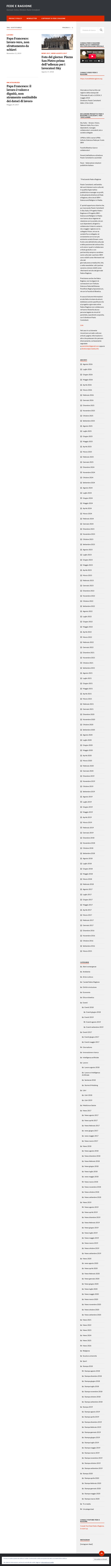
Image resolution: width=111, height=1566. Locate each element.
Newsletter (32, 18)
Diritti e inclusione (89, 987)
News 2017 (46, 53)
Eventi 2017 (87, 1032)
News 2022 (87, 1325)
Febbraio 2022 (88, 642)
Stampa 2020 (88, 1473)
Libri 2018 (88, 1095)
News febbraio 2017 (92, 1125)
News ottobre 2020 (92, 1310)
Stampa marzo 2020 (92, 1499)
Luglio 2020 (87, 740)
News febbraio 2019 (92, 1222)
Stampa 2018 (88, 1366)
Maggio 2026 (88, 380)
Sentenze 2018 (90, 1080)
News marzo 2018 (91, 1182)
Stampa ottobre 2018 (92, 1397)
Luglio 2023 (87, 555)
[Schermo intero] (102, 61)
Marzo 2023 (87, 575)
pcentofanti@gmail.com (90, 346)
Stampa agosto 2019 (92, 1412)
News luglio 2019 (91, 1233)
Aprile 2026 (87, 385)
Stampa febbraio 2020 (93, 1483)
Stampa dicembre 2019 (93, 1422)
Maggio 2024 (88, 503)
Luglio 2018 (87, 863)
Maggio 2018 (88, 874)
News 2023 (87, 1330)
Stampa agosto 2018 (92, 1371)
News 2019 (87, 1202)
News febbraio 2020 (92, 1273)
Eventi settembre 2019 (94, 1027)
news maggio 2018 (91, 1177)
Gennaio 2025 (88, 462)
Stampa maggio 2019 (92, 1448)
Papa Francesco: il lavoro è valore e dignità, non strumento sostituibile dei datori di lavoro (22, 93)
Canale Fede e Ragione (91, 982)
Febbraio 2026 (88, 395)
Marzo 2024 (87, 513)
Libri (84, 1090)
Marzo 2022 (87, 637)
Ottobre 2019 (88, 786)
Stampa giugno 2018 (92, 1381)
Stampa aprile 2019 (92, 1417)
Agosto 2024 (87, 488)
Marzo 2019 (87, 822)
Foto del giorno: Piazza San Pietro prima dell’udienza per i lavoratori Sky (57, 62)
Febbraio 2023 (88, 580)
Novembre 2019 (89, 781)
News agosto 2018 (91, 1151)
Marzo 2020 (87, 760)
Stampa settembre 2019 (93, 1468)
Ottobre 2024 (88, 477)
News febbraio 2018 (92, 1161)
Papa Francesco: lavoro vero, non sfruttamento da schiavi (18, 44)
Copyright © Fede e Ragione (53, 18)
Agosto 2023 (87, 549)
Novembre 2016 (89, 936)
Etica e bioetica (88, 997)
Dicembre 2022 (88, 591)
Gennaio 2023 (88, 585)
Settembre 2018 (89, 853)
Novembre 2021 (89, 658)
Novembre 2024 (89, 472)
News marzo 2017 (91, 1141)
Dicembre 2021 (88, 652)
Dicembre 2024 (88, 467)
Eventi (85, 1003)
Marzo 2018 (87, 879)
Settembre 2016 (89, 946)
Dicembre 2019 (88, 776)
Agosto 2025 (87, 426)
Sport (85, 1361)
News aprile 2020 (91, 1268)
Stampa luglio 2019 (92, 1442)
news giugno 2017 (91, 1131)
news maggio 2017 (91, 1136)
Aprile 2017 (87, 910)
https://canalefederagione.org (91, 79)
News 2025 (87, 1340)
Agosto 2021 (87, 673)
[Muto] (99, 61)
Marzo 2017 (87, 915)
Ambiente (86, 972)
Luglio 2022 (87, 616)
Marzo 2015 (87, 951)
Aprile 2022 (87, 632)
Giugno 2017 (88, 899)
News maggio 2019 (92, 1238)
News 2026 (87, 1346)
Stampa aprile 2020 (92, 1478)
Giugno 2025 (88, 436)
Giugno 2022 (88, 621)
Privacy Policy (15, 18)
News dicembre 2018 (92, 1156)
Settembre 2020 (89, 730)
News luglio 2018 (91, 1171)
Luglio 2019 (87, 802)
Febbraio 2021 (88, 704)
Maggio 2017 (88, 905)
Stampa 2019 (88, 1407)
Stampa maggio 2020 (92, 1493)
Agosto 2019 (87, 797)
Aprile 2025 (87, 446)
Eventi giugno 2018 (93, 1012)
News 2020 (87, 1258)
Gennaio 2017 (88, 925)
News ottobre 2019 (92, 1248)
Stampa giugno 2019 (92, 1437)
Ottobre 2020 (88, 724)
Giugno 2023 (88, 560)
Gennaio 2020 (88, 771)
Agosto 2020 (87, 735)
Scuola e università (90, 1356)
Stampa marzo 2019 (92, 1453)
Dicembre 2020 (88, 714)
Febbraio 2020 (88, 766)
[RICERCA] (101, 30)
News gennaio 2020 (92, 1279)
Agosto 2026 (87, 364)
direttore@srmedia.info (90, 349)
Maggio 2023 (88, 565)
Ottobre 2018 (88, 848)
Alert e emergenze (89, 966)
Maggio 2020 (88, 750)
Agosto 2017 (87, 889)
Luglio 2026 (87, 369)
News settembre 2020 (93, 1315)
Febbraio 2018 (88, 884)
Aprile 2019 (87, 817)
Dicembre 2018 (88, 838)
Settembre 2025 (89, 421)
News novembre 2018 (93, 1187)
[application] (92, 56)
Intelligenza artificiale (91, 1057)
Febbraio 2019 (88, 827)
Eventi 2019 (89, 1017)
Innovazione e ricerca (91, 1052)
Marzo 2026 (87, 390)
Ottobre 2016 (88, 941)
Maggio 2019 (88, 812)
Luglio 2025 (87, 431)
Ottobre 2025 (88, 416)
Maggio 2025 (88, 441)
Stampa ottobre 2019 (92, 1463)
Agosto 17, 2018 (48, 72)
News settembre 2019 (93, 1253)
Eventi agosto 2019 (93, 1022)
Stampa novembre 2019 (93, 1458)
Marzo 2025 (87, 452)
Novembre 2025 (89, 410)
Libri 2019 (88, 1100)
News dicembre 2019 (92, 1217)
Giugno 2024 (88, 498)
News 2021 (87, 1320)
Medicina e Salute (89, 1105)
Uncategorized (13, 82)
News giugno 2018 (91, 1166)
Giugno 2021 (88, 683)
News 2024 (87, 1335)
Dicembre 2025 (88, 405)
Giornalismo (87, 1047)
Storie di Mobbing (91, 1085)
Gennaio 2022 (88, 647)
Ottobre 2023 (88, 539)
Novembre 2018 (89, 843)
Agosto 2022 (87, 611)
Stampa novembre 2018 (93, 1391)
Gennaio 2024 (88, 524)
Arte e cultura (88, 977)
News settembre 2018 (93, 1197)
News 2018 (87, 1146)
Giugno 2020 (88, 745)
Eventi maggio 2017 (92, 1042)
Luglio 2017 (87, 894)
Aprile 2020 (87, 755)
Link (81, 325)
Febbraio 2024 (88, 519)
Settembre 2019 (89, 791)
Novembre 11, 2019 (14, 53)
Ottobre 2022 (88, 601)
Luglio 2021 (87, 678)
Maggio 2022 (88, 627)
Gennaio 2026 (88, 400)
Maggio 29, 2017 (13, 105)
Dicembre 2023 (88, 529)
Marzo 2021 (87, 699)
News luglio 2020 (91, 1289)
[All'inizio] (101, 1553)
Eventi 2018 (89, 1007)
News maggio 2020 (92, 1294)
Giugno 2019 (88, 807)
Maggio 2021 (88, 688)
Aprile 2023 (87, 570)
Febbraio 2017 (88, 920)
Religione (86, 1351)
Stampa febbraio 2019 (93, 1427)
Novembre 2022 (89, 596)
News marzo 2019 (91, 1243)
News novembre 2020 (93, 1304)
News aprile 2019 (91, 1212)
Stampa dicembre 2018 (93, 1376)
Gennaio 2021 (88, 709)
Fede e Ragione (19, 6)
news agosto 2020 (91, 1263)
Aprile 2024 (87, 508)
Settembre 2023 (89, 544)
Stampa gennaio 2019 (93, 1432)
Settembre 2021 (89, 668)
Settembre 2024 (89, 482)
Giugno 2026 (88, 374)
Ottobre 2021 (88, 663)
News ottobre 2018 (92, 1192)
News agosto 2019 (91, 1207)
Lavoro (10, 35)
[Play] (83, 61)
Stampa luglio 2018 (92, 1386)
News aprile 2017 (91, 1120)
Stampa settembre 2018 (93, 1402)
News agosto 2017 (59, 53)
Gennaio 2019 (88, 833)
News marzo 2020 (91, 1299)
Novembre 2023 (89, 534)
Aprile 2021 (87, 694)
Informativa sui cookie (47, 1562)
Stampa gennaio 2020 (93, 1488)
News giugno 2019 (91, 1228)
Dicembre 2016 (88, 930)
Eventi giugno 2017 (92, 1037)
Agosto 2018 (87, 858)
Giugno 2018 (88, 869)
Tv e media (87, 1504)
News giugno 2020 (91, 1284)
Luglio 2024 (87, 493)
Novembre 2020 (89, 719)
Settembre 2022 (89, 606)
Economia (86, 992)
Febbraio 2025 (88, 457)
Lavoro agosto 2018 (92, 1067)
